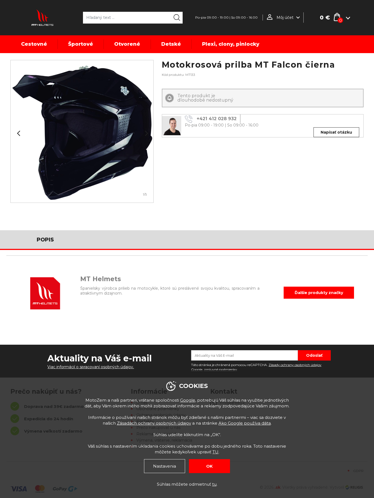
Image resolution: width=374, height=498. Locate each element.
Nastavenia (164, 466)
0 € (325, 17)
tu (214, 484)
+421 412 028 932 (217, 118)
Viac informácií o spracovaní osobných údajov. (90, 367)
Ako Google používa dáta (244, 423)
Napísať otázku (336, 132)
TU (215, 451)
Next (146, 133)
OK (209, 466)
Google (187, 400)
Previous (18, 133)
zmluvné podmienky (220, 369)
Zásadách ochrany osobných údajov (154, 423)
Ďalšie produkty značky (319, 292)
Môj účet (285, 17)
